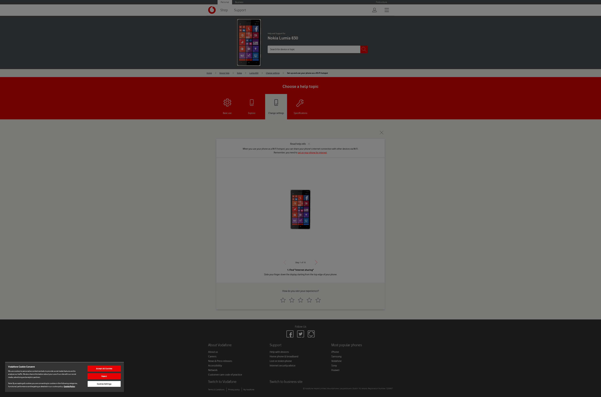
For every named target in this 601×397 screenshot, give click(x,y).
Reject (104, 376)
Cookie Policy (69, 386)
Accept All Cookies (104, 368)
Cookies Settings (104, 384)
